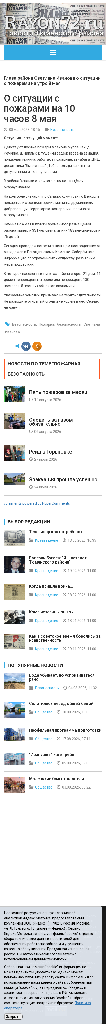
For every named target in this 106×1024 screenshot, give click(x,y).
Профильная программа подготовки (65, 730)
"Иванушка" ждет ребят (52, 754)
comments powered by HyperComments (37, 503)
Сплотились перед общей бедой (61, 703)
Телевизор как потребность (57, 531)
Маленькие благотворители (56, 778)
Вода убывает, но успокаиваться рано (62, 677)
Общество (43, 712)
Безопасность (62, 130)
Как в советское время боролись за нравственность (65, 638)
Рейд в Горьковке (50, 452)
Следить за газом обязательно (51, 422)
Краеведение (46, 540)
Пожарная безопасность (60, 324)
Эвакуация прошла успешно (63, 479)
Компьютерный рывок (51, 612)
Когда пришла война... (51, 586)
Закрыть (13, 1016)
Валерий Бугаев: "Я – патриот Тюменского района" (58, 560)
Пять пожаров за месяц (58, 392)
